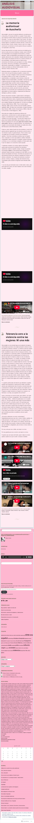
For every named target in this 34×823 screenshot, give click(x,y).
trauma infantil (10, 650)
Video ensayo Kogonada (5, 810)
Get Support (3, 782)
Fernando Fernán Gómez (11, 640)
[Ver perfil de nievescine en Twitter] (1, 600)
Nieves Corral (5, 673)
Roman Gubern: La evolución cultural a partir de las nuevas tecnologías (15, 807)
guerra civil (3, 642)
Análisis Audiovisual (11, 5)
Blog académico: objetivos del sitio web (8, 607)
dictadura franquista (19, 638)
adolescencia (4, 635)
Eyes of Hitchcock (4, 779)
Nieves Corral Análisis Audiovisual (7, 796)
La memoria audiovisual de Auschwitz (13, 26)
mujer (19, 510)
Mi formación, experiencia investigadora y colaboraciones (12, 612)
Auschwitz (28, 315)
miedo (9, 645)
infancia (20, 642)
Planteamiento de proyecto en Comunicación (9, 617)
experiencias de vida (6, 318)
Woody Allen (22, 650)
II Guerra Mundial (14, 642)
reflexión (26, 510)
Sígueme (4, 591)
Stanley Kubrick (18, 647)
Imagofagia (3, 784)
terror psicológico (25, 647)
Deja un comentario (6, 322)
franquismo (27, 641)
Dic (2, 333)
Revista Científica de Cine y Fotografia (8, 800)
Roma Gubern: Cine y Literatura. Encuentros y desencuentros (13, 805)
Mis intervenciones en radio (6, 614)
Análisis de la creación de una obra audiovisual (10, 768)
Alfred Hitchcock (10, 635)
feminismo (16, 510)
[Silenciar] (26, 557)
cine (27, 634)
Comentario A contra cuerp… (15, 673)
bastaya (3, 510)
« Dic (2, 761)
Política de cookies (12, 817)
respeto (7, 647)
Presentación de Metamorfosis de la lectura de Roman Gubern (13, 798)
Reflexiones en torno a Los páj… (16, 676)
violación (3, 511)
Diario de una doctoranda (6, 610)
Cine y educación (4, 772)
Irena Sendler (17, 318)
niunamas (23, 510)
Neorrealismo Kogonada (5, 793)
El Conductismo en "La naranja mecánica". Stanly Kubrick (12, 777)
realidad (21, 645)
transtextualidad (4, 650)
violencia (7, 511)
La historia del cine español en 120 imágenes (9, 786)
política (17, 645)
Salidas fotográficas (5, 619)
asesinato (18, 635)
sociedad (12, 648)
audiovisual (23, 635)
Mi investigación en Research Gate (8, 791)
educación (3, 640)
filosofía (17, 640)
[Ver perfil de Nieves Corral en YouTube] (6, 600)
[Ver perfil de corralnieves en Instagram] (3, 600)
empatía (12, 510)
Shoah (11, 319)
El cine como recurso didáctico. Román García (10, 775)
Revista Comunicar (4, 803)
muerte (13, 645)
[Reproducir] (3, 557)
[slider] (30, 556)
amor (15, 635)
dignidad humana (28, 638)
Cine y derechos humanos (6, 770)
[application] (17, 557)
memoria (8, 319)
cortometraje (7, 510)
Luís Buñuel (24, 642)
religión (3, 648)
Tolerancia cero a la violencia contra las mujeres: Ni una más (17, 337)
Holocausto (12, 318)
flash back (22, 640)
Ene (2, 22)
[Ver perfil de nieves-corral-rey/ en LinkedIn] (5, 600)
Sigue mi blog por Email (7, 583)
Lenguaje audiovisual (5, 789)
